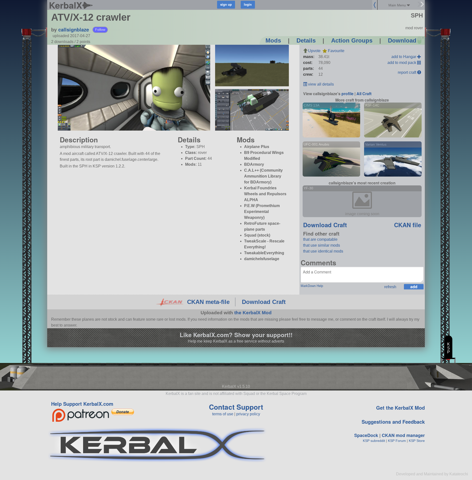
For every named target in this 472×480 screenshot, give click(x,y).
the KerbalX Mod (253, 312)
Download (402, 40)
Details (306, 40)
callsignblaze (73, 29)
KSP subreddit (374, 441)
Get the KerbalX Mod (400, 407)
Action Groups (351, 40)
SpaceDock (366, 435)
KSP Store (417, 441)
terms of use (222, 414)
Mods (273, 40)
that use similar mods (321, 245)
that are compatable (320, 239)
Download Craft (325, 225)
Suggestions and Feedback (393, 421)
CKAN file (407, 225)
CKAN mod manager (403, 435)
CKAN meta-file (208, 302)
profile (347, 93)
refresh (390, 287)
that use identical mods (323, 251)
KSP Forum (397, 441)
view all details (320, 84)
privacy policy (248, 414)
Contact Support (236, 407)
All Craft (363, 93)
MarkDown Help (312, 286)
